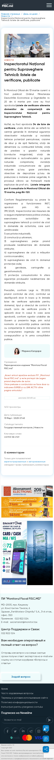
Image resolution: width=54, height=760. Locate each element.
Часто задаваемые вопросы (17, 693)
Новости (5, 16)
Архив (4, 688)
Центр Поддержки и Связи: (20, 629)
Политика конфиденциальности (19, 702)
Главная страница (10, 14)
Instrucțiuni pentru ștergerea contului (22, 706)
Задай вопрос (20, 676)
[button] (44, 728)
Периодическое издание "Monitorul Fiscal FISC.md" (25, 367)
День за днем (30, 14)
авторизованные (36, 461)
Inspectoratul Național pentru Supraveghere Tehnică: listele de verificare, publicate (23, 19)
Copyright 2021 (6, 748)
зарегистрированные (15, 461)
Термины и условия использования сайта (24, 697)
